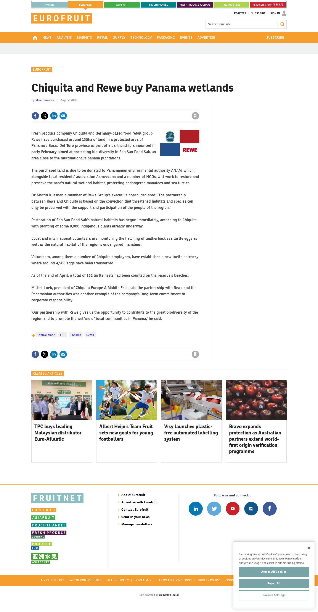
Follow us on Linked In (196, 509)
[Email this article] (63, 116)
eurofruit (86, 4)
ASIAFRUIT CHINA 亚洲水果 (268, 4)
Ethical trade (46, 335)
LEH (63, 335)
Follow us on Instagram (251, 509)
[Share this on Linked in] (54, 116)
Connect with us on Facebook (270, 509)
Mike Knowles (44, 100)
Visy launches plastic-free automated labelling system (191, 432)
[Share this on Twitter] (44, 116)
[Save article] (195, 116)
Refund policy (118, 580)
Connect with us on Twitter (214, 509)
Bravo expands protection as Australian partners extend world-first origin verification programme (255, 439)
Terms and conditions (174, 580)
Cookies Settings (274, 595)
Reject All (274, 583)
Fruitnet (50, 4)
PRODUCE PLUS (231, 4)
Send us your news (135, 517)
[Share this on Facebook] (35, 116)
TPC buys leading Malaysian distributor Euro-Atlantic (58, 432)
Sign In (275, 13)
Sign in (144, 107)
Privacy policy (209, 580)
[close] (199, 107)
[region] (274, 575)
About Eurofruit (133, 495)
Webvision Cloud (169, 595)
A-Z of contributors (85, 580)
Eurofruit (42, 69)
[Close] (309, 548)
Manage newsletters (136, 524)
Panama (76, 335)
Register (240, 13)
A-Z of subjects (52, 580)
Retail (90, 335)
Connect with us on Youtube (233, 509)
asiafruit (122, 4)
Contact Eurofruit (134, 509)
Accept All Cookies (274, 572)
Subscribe (258, 13)
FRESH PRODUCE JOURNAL (195, 4)
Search (282, 24)
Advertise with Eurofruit (139, 502)
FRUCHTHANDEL (158, 4)
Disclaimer (143, 580)
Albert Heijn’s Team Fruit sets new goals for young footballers (126, 432)
